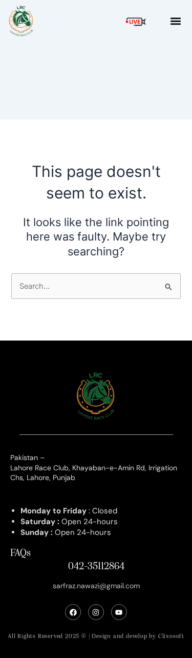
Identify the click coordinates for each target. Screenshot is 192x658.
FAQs (20, 553)
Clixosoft (171, 636)
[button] (175, 21)
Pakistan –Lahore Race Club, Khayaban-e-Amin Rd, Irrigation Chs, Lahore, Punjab (93, 467)
